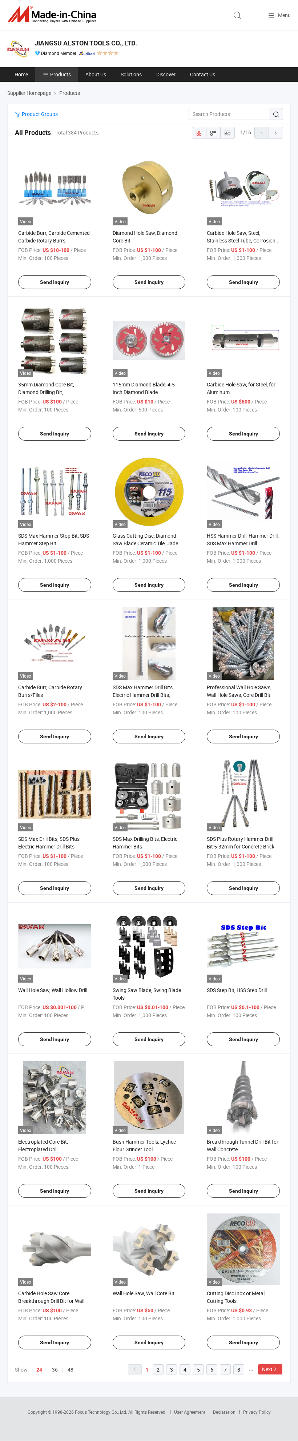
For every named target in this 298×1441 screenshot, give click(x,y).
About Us (95, 74)
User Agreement (189, 1412)
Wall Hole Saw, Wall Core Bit (143, 1293)
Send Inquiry (54, 282)
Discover (166, 74)
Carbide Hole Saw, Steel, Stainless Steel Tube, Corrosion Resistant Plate (241, 240)
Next (267, 1369)
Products (60, 74)
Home (21, 74)
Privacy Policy (257, 1412)
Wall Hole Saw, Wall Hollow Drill (52, 990)
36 (55, 1369)
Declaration (224, 1412)
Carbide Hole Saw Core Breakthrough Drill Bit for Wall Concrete (51, 1301)
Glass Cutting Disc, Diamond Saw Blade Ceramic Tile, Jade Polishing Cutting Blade (145, 543)
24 (39, 1370)
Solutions (131, 74)
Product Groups (39, 114)
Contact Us (202, 74)
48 (70, 1369)
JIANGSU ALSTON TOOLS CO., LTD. (86, 43)
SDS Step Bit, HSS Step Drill (237, 990)
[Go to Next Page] (276, 132)
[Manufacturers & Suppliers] (53, 14)
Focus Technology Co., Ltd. (101, 1412)
